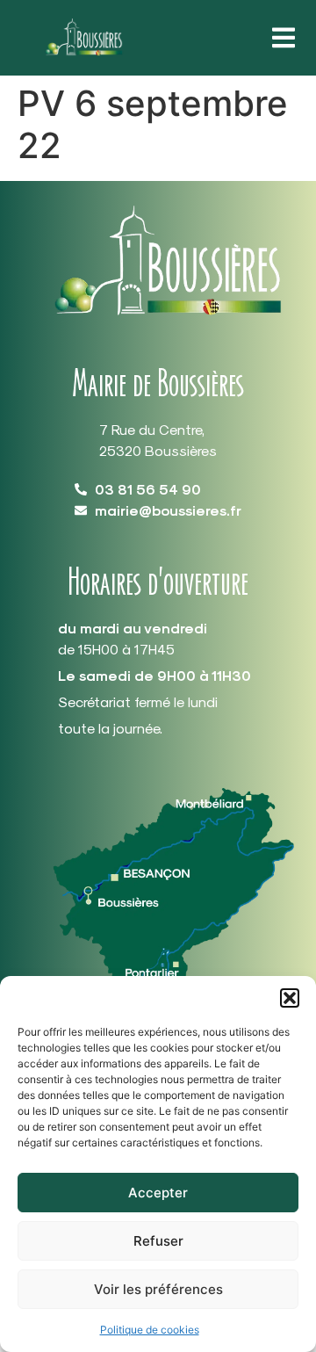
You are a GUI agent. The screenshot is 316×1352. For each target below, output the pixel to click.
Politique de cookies (149, 1329)
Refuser (158, 1241)
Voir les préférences (158, 1289)
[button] (289, 998)
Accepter (158, 1192)
